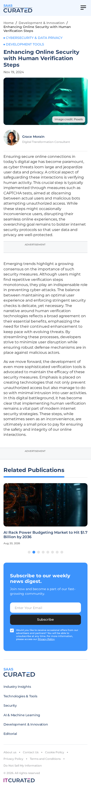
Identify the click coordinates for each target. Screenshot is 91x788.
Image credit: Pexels (69, 119)
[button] (29, 552)
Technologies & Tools (20, 696)
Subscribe (45, 619)
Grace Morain (33, 136)
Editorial (10, 734)
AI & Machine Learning (22, 715)
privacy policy (46, 639)
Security (10, 705)
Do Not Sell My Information (23, 765)
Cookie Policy (54, 752)
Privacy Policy (13, 758)
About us (10, 752)
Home (9, 23)
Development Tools (25, 44)
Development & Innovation (42, 23)
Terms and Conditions (45, 758)
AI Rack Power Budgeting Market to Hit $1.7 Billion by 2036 (46, 534)
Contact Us (30, 752)
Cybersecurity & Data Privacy (34, 38)
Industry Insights (17, 687)
